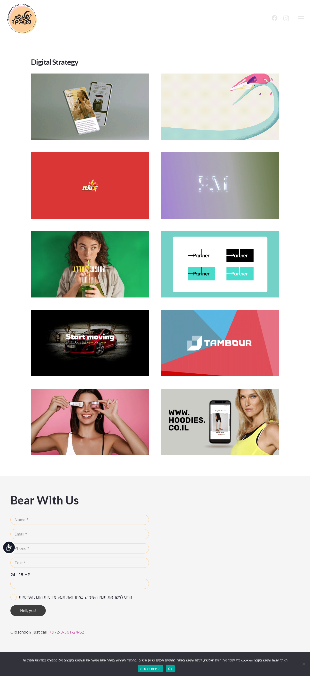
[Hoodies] (220, 422)
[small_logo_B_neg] (22, 18)
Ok (170, 669)
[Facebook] (275, 18)
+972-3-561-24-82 (66, 632)
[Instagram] (286, 18)
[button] (301, 18)
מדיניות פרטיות (150, 669)
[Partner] (220, 264)
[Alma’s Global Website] (90, 107)
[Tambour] (220, 343)
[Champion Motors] (90, 343)
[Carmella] (220, 107)
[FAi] (220, 185)
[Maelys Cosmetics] (90, 422)
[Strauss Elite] (90, 185)
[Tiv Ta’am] (90, 264)
